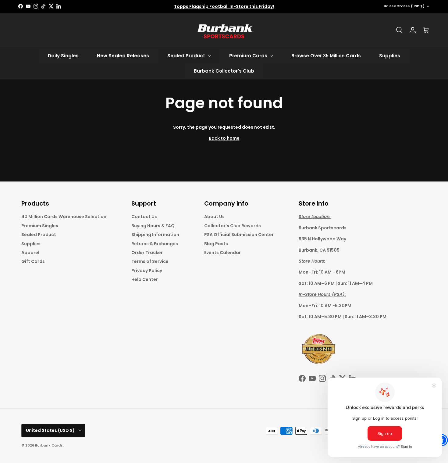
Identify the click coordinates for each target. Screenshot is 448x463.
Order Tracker (147, 252)
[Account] (412, 30)
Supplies (31, 244)
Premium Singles (39, 226)
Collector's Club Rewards (232, 226)
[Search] (399, 30)
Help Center (144, 279)
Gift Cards (33, 261)
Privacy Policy (146, 270)
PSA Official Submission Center (239, 235)
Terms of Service (150, 261)
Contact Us (144, 217)
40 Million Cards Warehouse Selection (63, 217)
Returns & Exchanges (154, 244)
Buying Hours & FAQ (153, 226)
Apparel (30, 252)
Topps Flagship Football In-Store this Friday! (224, 6)
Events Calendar (222, 252)
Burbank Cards (49, 445)
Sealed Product (38, 235)
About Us (214, 217)
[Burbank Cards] (224, 30)
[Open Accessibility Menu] (442, 440)
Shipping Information (155, 235)
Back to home (224, 138)
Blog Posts (216, 244)
